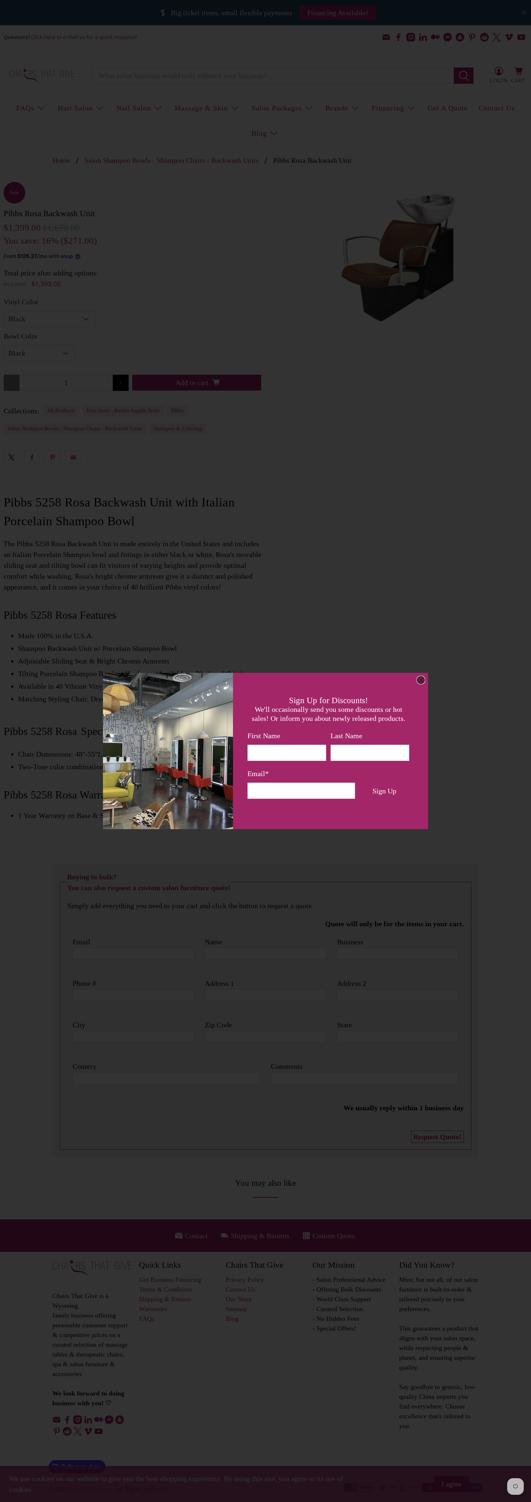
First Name (263, 736)
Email (258, 774)
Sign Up (384, 791)
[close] (420, 680)
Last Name (346, 736)
